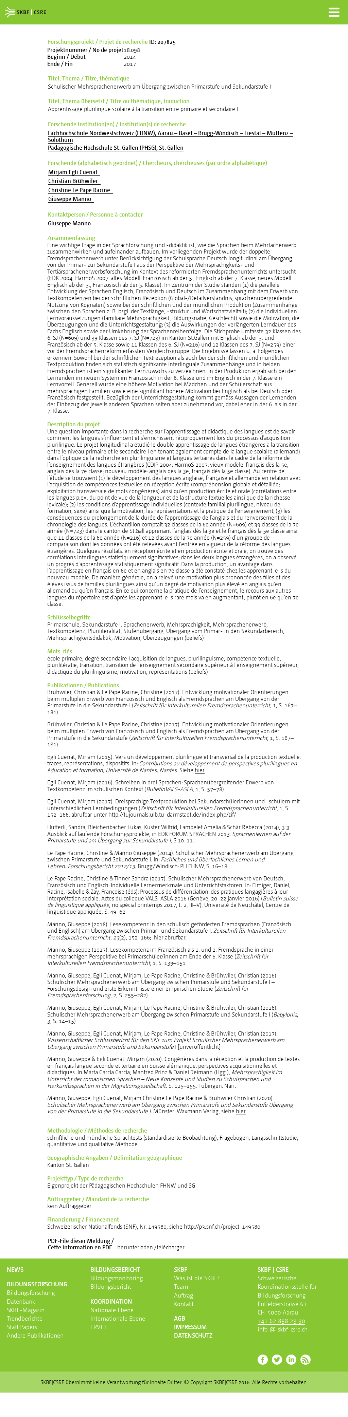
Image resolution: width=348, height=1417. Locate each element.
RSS (305, 1360)
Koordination (111, 1301)
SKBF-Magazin (26, 1309)
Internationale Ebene (117, 1318)
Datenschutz (193, 1335)
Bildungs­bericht (115, 1269)
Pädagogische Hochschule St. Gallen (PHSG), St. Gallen (116, 147)
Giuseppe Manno (71, 198)
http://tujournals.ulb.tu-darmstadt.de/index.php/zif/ (172, 814)
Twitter (277, 1360)
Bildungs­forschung (37, 1284)
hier (200, 769)
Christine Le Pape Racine (80, 189)
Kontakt (184, 1303)
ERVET (98, 1326)
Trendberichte (24, 1318)
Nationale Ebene (112, 1309)
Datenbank (21, 1301)
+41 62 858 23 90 (281, 1320)
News (15, 1269)
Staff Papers (22, 1326)
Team (181, 1286)
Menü (334, 12)
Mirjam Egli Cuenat (74, 171)
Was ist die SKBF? (197, 1278)
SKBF (180, 1269)
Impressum (190, 1326)
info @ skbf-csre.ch (283, 1329)
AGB (179, 1318)
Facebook (263, 1360)
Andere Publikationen (35, 1335)
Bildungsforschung (31, 1292)
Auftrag (183, 1295)
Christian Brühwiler (74, 180)
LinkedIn (291, 1360)
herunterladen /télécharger (151, 1247)
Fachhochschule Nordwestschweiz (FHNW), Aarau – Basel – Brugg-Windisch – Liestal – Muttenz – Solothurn (170, 136)
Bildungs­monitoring (116, 1278)
